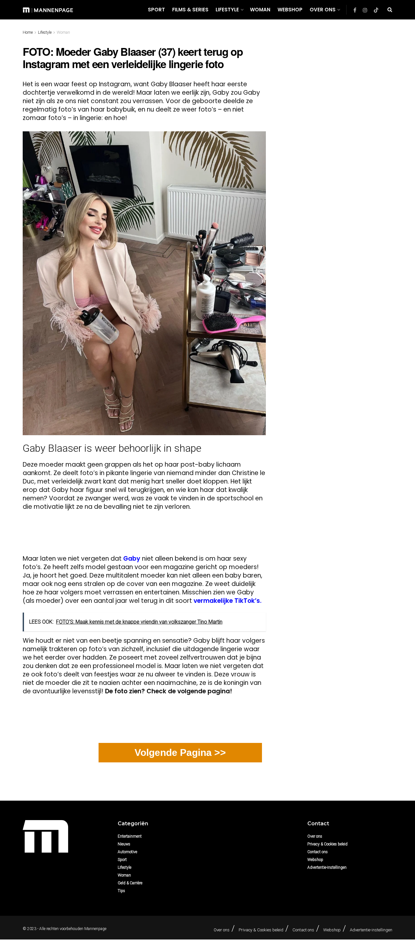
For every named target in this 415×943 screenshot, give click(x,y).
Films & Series (190, 9)
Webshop (290, 9)
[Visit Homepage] (48, 9)
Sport (156, 9)
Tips (121, 891)
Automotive (127, 852)
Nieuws (124, 844)
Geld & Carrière (130, 883)
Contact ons (317, 852)
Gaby (131, 558)
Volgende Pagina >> (180, 752)
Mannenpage (95, 928)
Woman (260, 9)
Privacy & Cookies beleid (327, 844)
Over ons (323, 9)
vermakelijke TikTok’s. (227, 600)
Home (28, 32)
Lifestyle (227, 9)
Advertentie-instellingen (327, 867)
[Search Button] (389, 9)
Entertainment (130, 836)
